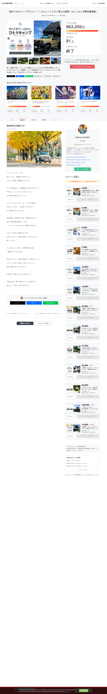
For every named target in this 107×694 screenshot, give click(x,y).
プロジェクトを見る (43, 323)
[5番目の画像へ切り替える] (56, 60)
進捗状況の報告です (16, 125)
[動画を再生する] (34, 38)
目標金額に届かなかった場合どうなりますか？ (76, 463)
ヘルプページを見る (82, 469)
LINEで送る (30, 76)
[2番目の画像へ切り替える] (23, 60)
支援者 (33, 120)
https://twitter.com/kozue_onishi (76, 162)
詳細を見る (70, 199)
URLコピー (39, 76)
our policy (67, 691)
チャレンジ (56, 15)
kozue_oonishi (47, 15)
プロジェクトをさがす (62, 3)
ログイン (94, 3)
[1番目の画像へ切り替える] (12, 60)
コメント (54, 120)
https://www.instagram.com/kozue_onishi (79, 159)
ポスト (11, 76)
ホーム (12, 120)
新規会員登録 (101, 3)
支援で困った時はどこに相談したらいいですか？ (77, 466)
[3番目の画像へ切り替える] (34, 60)
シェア (20, 76)
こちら (83, 475)
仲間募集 (44, 120)
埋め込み (48, 76)
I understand (84, 690)
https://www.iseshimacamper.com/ (77, 157)
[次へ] (59, 38)
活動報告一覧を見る (25, 323)
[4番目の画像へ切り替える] (45, 60)
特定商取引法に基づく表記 (74, 165)
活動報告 (23, 120)
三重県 (63, 15)
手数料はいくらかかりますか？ (73, 460)
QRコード (57, 76)
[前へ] (8, 38)
